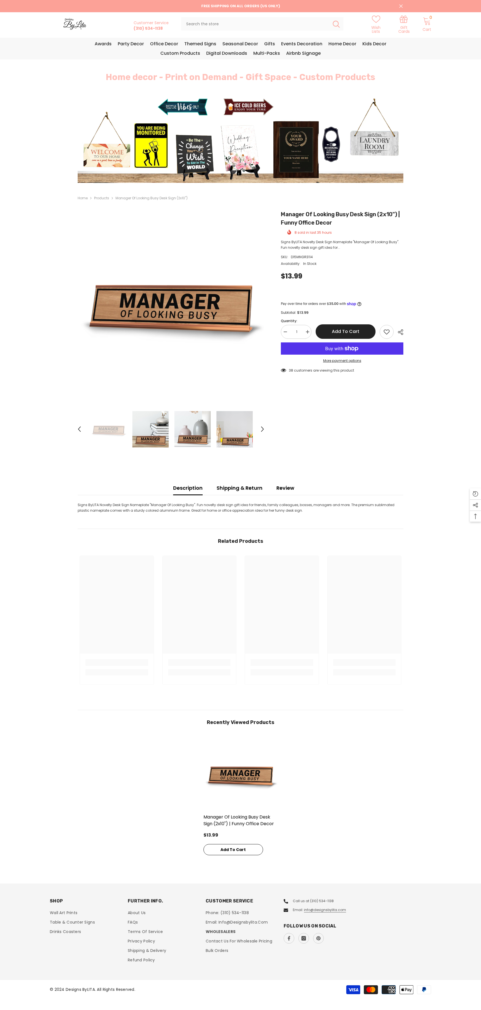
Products (101, 198)
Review (285, 487)
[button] (115, 140)
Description (188, 487)
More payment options (342, 360)
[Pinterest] (318, 938)
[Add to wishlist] (387, 332)
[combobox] (255, 24)
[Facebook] (289, 938)
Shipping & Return (239, 487)
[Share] (398, 332)
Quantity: (289, 321)
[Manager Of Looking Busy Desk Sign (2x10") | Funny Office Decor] (240, 774)
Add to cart (345, 331)
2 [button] (243, 170)
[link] (404, 24)
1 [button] (237, 170)
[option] (240, 139)
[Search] (262, 24)
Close (401, 6)
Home (83, 198)
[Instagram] (303, 938)
